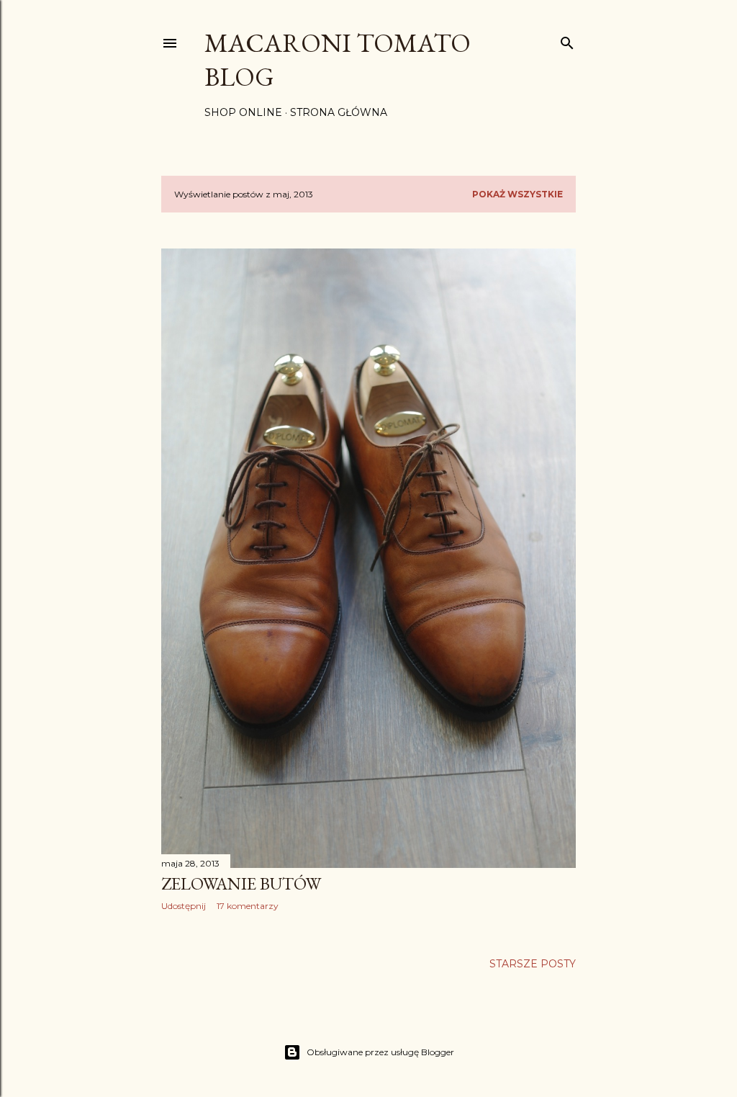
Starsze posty (532, 963)
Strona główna (338, 112)
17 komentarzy (248, 905)
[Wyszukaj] (567, 40)
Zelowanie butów (241, 883)
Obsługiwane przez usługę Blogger (380, 1052)
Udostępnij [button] (183, 905)
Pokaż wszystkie (517, 194)
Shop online (243, 112)
